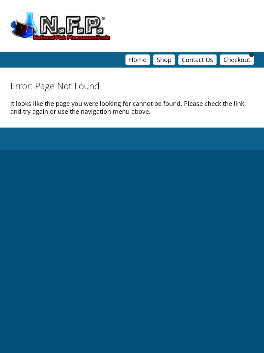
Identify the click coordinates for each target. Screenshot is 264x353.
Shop (164, 60)
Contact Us (197, 60)
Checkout (236, 60)
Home (137, 60)
